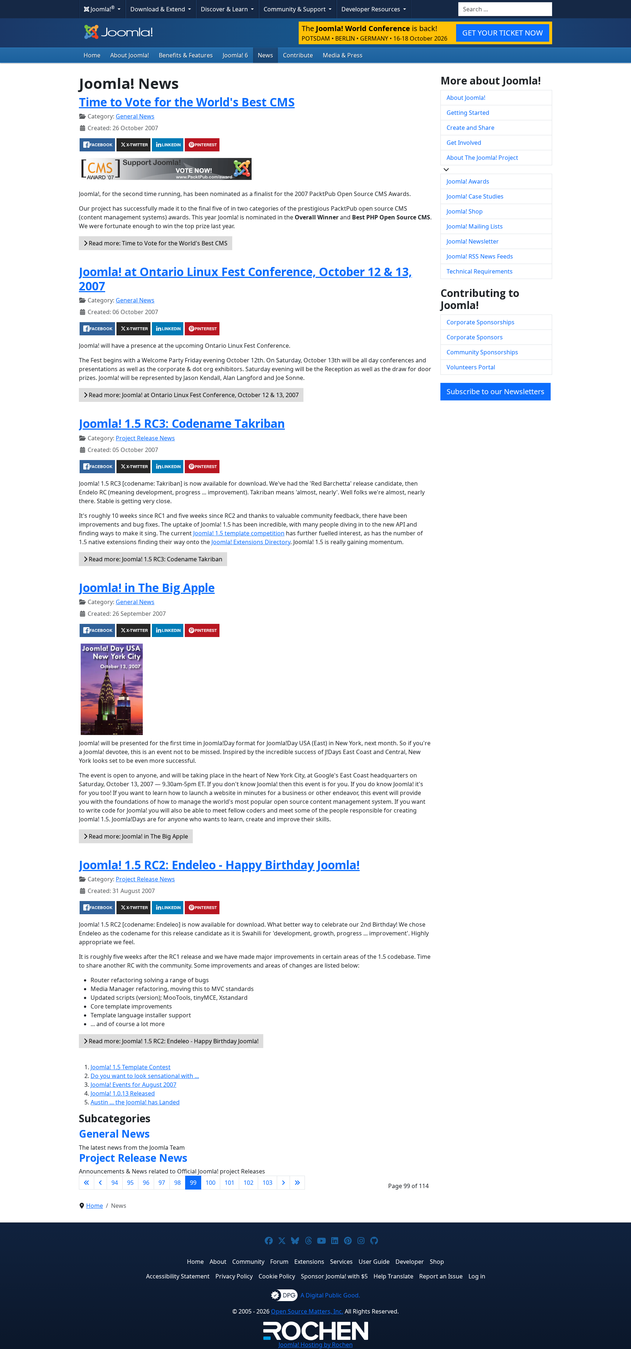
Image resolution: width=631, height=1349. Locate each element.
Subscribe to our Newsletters (495, 391)
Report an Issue (441, 1276)
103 (267, 1183)
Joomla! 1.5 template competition (238, 533)
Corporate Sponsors (475, 337)
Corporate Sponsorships (481, 322)
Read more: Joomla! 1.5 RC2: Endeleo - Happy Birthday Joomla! (173, 1041)
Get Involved (464, 143)
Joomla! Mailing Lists (475, 226)
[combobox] (505, 9)
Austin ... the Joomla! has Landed (135, 1102)
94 (114, 1183)
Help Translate (393, 1276)
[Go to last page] (297, 1183)
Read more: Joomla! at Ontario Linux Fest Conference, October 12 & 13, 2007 (193, 395)
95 (130, 1183)
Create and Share (470, 128)
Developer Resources (371, 9)
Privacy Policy (234, 1276)
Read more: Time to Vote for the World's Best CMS (157, 243)
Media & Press (343, 55)
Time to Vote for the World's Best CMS (187, 102)
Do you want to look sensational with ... (145, 1076)
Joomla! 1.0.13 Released (123, 1093)
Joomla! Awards (468, 181)
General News (135, 116)
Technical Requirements (480, 271)
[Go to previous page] (100, 1183)
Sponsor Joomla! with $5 (334, 1276)
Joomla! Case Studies (475, 196)
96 (146, 1183)
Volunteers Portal (471, 367)
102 (248, 1183)
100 (210, 1183)
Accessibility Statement (178, 1276)
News (265, 55)
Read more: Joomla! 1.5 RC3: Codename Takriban (154, 559)
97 (161, 1183)
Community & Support (295, 9)
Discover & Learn (225, 9)
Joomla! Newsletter (473, 241)
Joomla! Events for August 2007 (133, 1085)
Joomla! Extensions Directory (250, 542)
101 (229, 1183)
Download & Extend (158, 9)
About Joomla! (129, 55)
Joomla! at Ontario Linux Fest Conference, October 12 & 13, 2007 (245, 278)
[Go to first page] (86, 1183)
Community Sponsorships (482, 352)
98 (177, 1183)
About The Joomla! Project (482, 158)
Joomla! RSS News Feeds (480, 256)
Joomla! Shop (465, 211)
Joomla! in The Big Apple (147, 587)
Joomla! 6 (235, 55)
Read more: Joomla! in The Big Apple (137, 836)
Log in (477, 1276)
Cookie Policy (277, 1276)
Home (92, 55)
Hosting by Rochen (316, 1345)
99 (193, 1183)
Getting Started (468, 113)
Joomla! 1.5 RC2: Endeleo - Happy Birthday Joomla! (219, 865)
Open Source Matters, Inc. (307, 1311)
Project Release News (145, 438)
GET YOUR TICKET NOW (502, 33)
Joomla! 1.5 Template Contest (131, 1067)
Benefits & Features (186, 55)
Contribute (298, 55)
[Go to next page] (283, 1183)
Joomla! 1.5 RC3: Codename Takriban (182, 423)
